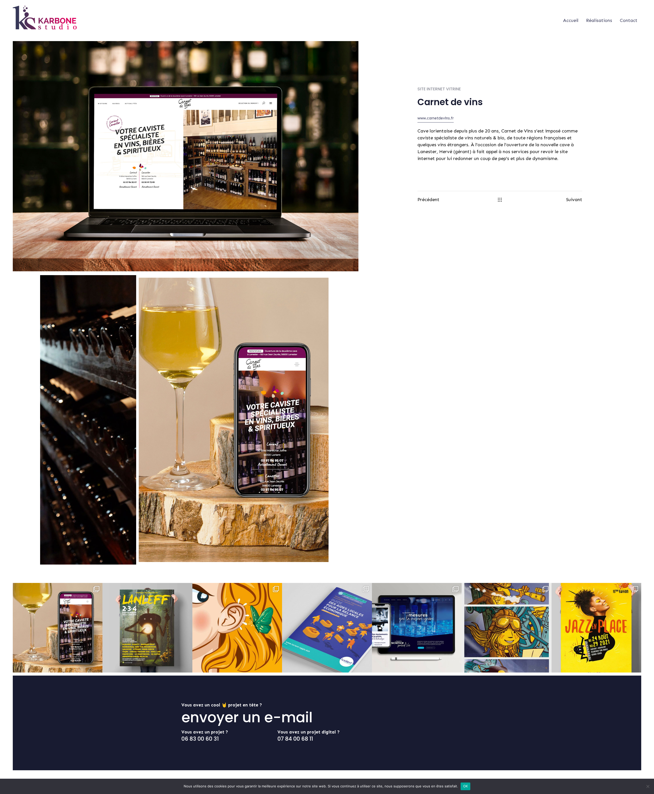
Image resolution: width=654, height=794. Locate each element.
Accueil (570, 20)
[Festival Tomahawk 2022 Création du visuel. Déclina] (506, 628)
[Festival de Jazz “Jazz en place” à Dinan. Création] (596, 628)
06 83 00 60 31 (200, 738)
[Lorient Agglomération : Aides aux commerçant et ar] (327, 628)
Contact (628, 20)
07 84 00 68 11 (295, 738)
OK (465, 786)
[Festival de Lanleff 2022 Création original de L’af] (147, 628)
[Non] (647, 786)
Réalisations (599, 20)
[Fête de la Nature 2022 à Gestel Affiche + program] (237, 628)
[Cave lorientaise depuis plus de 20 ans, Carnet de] (57, 628)
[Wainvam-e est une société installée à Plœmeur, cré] (417, 628)
